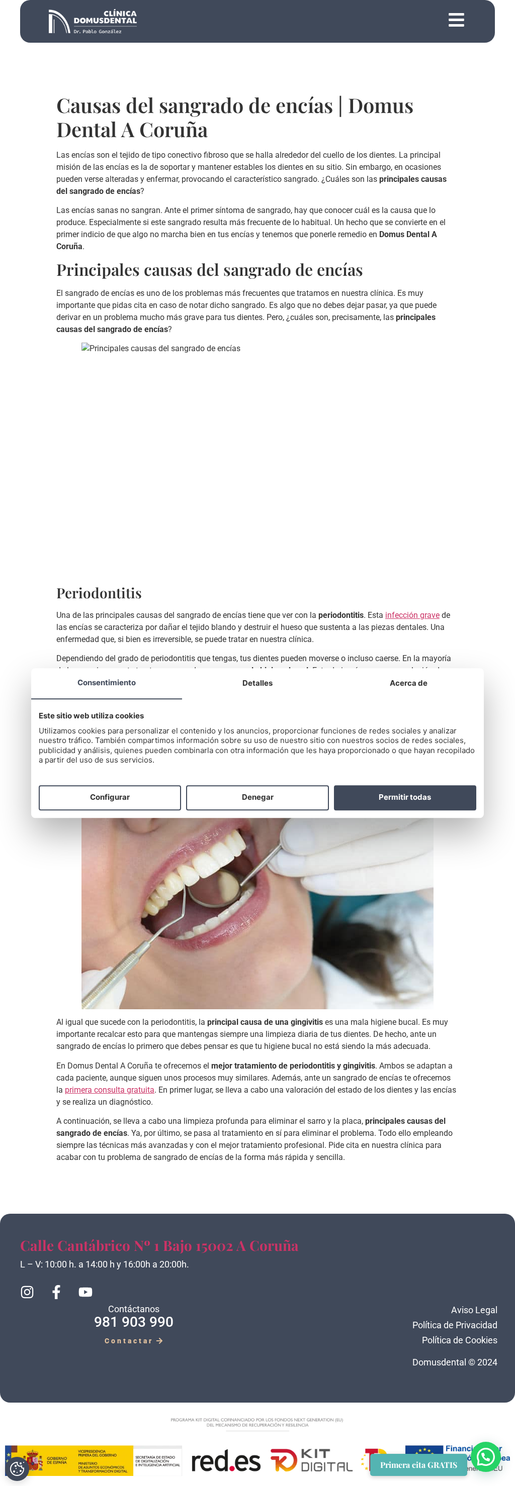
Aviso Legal (474, 1310)
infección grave (412, 615)
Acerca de (408, 683)
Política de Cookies (459, 1340)
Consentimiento (106, 682)
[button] (304, 21)
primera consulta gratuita (109, 1090)
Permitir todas (405, 797)
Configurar (110, 797)
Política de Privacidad (454, 1325)
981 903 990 (134, 1322)
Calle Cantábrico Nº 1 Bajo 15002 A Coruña (159, 1245)
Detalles (257, 683)
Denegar (258, 797)
